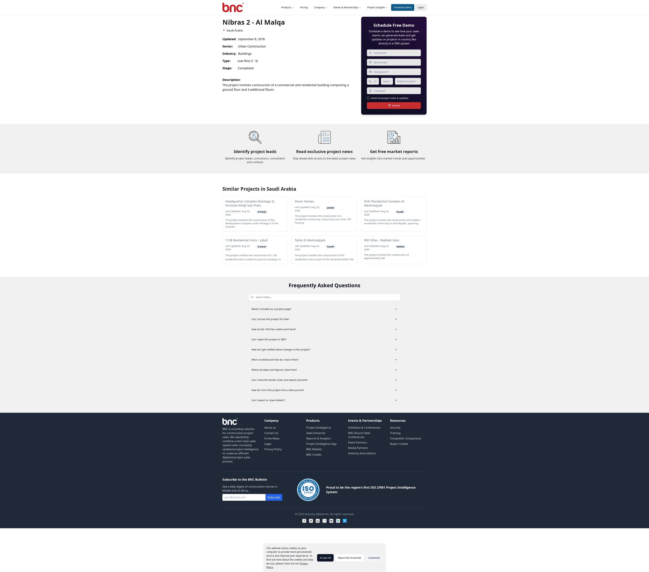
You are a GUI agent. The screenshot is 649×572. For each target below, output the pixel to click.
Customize (374, 557)
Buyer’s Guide (399, 444)
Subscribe (274, 497)
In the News (272, 438)
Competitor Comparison (405, 438)
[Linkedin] (318, 521)
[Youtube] (331, 521)
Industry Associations (362, 453)
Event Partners (357, 442)
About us (270, 427)
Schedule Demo (403, 7)
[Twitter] (311, 521)
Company (319, 7)
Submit (396, 105)
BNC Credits (313, 454)
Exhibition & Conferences (364, 427)
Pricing (304, 7)
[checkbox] (368, 98)
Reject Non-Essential (349, 557)
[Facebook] (304, 521)
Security (395, 427)
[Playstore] (338, 521)
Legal (267, 444)
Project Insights (376, 7)
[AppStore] (345, 521)
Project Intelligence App (321, 444)
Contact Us (271, 433)
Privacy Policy (273, 449)
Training (395, 433)
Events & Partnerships (345, 7)
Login (421, 7)
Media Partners (358, 448)
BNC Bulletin (314, 449)
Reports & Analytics (318, 438)
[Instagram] (324, 521)
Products (286, 7)
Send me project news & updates (389, 98)
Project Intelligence (318, 427)
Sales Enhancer (316, 433)
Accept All (325, 557)
